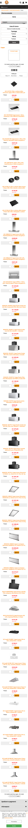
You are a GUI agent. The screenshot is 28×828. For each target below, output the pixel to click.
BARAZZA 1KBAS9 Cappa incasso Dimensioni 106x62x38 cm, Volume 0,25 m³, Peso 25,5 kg (14, 497)
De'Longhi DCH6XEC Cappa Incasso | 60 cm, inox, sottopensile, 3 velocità (14, 735)
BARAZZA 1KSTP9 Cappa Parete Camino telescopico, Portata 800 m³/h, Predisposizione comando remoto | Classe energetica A (14, 403)
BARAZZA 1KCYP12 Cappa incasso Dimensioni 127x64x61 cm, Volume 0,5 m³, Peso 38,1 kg (14, 473)
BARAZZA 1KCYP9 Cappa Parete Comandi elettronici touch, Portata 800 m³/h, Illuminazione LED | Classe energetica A (14, 450)
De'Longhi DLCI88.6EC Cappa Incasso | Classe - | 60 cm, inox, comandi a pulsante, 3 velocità (14, 759)
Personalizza (14, 821)
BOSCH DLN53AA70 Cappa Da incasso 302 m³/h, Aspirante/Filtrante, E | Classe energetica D (14, 617)
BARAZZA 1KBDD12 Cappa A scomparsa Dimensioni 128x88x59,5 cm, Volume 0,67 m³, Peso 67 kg (14, 569)
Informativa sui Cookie (9, 817)
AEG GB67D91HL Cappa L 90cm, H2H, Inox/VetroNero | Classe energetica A (14, 163)
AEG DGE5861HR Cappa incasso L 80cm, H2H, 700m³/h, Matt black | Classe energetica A (14, 139)
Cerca (14, 17)
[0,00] (26, 2)
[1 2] (11, 123)
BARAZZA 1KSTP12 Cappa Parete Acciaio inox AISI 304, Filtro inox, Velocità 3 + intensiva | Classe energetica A (14, 426)
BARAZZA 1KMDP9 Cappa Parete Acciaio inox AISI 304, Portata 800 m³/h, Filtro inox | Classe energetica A (14, 307)
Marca (14, 36)
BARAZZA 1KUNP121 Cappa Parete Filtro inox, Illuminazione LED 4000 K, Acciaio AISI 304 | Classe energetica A (14, 378)
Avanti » (18, 66)
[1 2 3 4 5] (11, 791)
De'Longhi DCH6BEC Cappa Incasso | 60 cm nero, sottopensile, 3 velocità (14, 640)
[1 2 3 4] (11, 648)
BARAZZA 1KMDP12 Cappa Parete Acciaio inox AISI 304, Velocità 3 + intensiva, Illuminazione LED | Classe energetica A (14, 331)
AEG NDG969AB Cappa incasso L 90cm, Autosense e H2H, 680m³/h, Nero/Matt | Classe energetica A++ (14, 116)
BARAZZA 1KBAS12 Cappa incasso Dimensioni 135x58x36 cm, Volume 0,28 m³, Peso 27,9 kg (14, 520)
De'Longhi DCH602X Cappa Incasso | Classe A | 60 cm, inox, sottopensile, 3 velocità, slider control (14, 688)
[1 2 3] (11, 100)
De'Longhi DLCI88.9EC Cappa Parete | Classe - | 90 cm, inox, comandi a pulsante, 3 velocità (14, 783)
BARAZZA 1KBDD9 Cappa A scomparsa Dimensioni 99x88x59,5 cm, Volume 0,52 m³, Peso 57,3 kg (14, 545)
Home (2, 23)
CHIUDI (26, 813)
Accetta (14, 825)
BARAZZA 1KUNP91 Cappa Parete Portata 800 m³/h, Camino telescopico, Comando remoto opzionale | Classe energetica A (14, 355)
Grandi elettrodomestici (16, 23)
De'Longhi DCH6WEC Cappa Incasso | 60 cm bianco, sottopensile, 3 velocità (14, 711)
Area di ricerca (14, 26)
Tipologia (14, 31)
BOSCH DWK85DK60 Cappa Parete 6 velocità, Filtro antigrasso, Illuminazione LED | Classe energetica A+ (14, 593)
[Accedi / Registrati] (23, 2)
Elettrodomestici (4, 7)
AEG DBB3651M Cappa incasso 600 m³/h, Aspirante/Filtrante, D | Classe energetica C (14, 258)
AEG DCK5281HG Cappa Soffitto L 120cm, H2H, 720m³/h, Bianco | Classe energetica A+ (14, 282)
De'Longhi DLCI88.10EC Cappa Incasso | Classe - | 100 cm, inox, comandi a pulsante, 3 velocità (14, 663)
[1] (11, 600)
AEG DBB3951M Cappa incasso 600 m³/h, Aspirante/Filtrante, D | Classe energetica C (14, 234)
